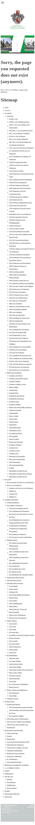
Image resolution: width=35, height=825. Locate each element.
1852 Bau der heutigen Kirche (18, 508)
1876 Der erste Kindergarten (18, 298)
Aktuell (7, 771)
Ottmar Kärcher (14, 638)
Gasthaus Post (13, 448)
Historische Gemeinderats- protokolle (17, 765)
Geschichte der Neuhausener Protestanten (18, 530)
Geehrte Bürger (12, 621)
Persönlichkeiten (12, 655)
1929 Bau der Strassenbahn (17, 349)
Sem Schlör (12, 681)
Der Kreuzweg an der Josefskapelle (20, 537)
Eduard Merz (13, 606)
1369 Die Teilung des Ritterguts (19, 185)
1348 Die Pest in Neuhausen (18, 182)
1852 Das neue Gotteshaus (17, 292)
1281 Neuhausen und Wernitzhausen (20, 179)
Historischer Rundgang (14, 373)
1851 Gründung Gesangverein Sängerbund (18, 553)
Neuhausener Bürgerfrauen (15, 577)
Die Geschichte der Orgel (17, 569)
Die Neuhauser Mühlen (16, 716)
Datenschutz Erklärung (12, 794)
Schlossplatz (13, 424)
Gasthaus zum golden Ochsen (18, 378)
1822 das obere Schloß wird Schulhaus (21, 286)
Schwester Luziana (15, 675)
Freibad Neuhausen (13, 502)
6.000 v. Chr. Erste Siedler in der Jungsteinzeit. (19, 126)
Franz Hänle (13, 600)
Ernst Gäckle (13, 641)
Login (31, 805)
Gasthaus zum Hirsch (16, 375)
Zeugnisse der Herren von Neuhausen (21, 488)
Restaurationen (12, 788)
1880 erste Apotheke (15, 303)
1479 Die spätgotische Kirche (18, 217)
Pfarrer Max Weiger (15, 672)
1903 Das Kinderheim (16, 321)
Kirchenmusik (13, 548)
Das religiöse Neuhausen (14, 505)
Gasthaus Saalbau (14, 381)
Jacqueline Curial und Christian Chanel (21, 635)
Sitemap (14, 805)
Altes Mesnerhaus (14, 462)
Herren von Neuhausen (14, 485)
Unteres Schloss (14, 439)
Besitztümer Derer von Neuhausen (20, 214)
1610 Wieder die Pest (15, 200)
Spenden (9, 779)
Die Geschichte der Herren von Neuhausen (20, 482)
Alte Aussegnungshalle (16, 465)
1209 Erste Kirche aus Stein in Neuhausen (18, 166)
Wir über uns (9, 776)
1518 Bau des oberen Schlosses (18, 197)
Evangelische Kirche (15, 433)
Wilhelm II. (12, 491)
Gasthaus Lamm (14, 450)
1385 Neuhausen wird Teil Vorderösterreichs (17, 192)
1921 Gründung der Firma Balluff (20, 347)
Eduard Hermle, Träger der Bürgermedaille (18, 611)
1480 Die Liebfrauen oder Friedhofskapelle (17, 221)
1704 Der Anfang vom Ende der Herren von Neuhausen (21, 250)
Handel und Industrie (13, 704)
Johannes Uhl (13, 592)
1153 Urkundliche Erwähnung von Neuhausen (20, 158)
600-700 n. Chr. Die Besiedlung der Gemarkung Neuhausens (20, 143)
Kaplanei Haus (13, 393)
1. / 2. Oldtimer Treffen (12, 768)
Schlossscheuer (13, 422)
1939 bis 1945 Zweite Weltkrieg (19, 361)
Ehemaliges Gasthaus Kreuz (18, 476)
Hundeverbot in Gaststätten (15, 753)
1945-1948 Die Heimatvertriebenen (20, 364)
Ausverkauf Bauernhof (14, 762)
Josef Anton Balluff (15, 667)
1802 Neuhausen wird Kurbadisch (20, 263)
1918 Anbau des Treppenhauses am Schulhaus (20, 342)
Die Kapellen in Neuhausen (17, 534)
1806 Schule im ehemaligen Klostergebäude (17, 276)
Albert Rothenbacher (15, 603)
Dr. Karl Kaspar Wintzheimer (18, 684)
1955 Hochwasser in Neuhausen (19, 367)
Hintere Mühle (13, 387)
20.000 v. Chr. (13, 119)
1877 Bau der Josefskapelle (17, 300)
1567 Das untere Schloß (16, 228)
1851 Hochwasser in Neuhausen (19, 289)
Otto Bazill (12, 629)
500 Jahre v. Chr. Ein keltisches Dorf (20, 130)
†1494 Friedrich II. (15, 225)
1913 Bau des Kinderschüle (17, 332)
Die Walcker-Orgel (15, 572)
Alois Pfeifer (13, 696)
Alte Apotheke (13, 436)
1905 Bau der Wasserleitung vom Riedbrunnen (19, 325)
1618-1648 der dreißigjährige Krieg (20, 202)
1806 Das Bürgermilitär (16, 272)
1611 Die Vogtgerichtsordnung (18, 240)
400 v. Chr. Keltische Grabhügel (19, 133)
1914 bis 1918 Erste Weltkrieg (18, 338)
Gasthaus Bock (14, 453)
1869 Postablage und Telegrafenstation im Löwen (21, 711)
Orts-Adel (8, 479)
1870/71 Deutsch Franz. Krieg (18, 295)
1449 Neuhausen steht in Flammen (20, 188)
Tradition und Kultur (11, 499)
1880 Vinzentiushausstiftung (18, 309)
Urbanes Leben (9, 701)
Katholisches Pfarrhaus (16, 399)
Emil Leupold (13, 649)
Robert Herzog (14, 687)
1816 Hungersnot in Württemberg (17, 719)
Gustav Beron (13, 589)
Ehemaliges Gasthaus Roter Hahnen (20, 474)
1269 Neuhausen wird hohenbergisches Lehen (21, 175)
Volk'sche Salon (14, 658)
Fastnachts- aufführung (14, 756)
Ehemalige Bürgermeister (15, 583)
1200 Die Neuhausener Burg (18, 162)
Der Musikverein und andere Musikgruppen (18, 544)
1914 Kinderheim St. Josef (17, 335)
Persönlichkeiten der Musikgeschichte (21, 574)
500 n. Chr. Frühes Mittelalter (18, 139)
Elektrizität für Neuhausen (15, 745)
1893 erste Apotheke (15, 312)
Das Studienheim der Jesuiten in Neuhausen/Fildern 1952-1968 (19, 521)
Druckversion (7, 805)
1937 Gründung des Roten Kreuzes (20, 355)
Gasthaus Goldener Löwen (17, 384)
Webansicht (30, 807)
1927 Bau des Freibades (16, 352)
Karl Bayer (12, 652)
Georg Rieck (13, 623)
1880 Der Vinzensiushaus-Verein (19, 306)
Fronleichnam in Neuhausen (18, 525)
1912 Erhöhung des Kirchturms (19, 329)
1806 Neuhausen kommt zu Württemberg (17, 267)
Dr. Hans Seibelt (14, 644)
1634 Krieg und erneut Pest (17, 205)
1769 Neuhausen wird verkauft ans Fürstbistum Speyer (20, 259)
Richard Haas (13, 598)
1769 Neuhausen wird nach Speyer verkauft (20, 210)
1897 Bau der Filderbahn (17, 315)
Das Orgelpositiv (14, 566)
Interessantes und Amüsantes (14, 730)
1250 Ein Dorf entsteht (16, 171)
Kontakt (7, 791)
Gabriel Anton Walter (16, 664)
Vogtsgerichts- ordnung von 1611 (17, 747)
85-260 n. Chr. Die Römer (17, 136)
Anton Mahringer (14, 678)
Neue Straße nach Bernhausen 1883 (18, 742)
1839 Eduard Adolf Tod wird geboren (21, 670)
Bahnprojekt (11, 739)
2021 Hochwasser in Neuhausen (19, 370)
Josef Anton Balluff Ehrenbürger (19, 595)
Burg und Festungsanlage (17, 459)
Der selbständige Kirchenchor (18, 563)
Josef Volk (12, 626)
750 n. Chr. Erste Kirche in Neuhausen (21, 148)
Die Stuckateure (14, 693)
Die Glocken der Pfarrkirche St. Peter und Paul (21, 515)
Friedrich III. (13, 494)
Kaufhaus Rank (14, 401)
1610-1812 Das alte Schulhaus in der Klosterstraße (20, 236)
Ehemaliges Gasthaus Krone (18, 471)
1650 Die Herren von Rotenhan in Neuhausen (20, 244)
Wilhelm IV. (13, 497)
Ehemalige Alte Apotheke (17, 456)
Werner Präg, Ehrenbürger (17, 618)
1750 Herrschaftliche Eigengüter (19, 254)
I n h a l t (7, 110)
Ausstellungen (11, 782)
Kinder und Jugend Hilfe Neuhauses (20, 407)
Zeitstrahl (10, 116)
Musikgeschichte (12, 540)
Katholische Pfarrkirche (16, 396)
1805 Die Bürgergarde (14, 580)
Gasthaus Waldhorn (15, 445)
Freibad (11, 468)
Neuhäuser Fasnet (12, 698)
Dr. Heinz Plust (14, 632)
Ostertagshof (13, 419)
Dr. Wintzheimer (12, 759)
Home (7, 107)
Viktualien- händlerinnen (14, 750)
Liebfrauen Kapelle (15, 410)
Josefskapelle (13, 390)
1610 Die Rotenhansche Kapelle (19, 231)
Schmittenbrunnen (15, 427)
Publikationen (9, 773)
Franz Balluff (13, 586)
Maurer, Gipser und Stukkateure (17, 690)
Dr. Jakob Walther (15, 661)
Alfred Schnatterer (15, 647)
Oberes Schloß (13, 416)
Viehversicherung (12, 733)
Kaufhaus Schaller (15, 404)
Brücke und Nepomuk (16, 442)
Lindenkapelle (13, 413)
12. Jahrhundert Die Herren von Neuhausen (19, 152)
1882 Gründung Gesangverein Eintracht (18, 559)
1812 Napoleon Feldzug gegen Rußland (21, 283)
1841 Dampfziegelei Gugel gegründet (21, 707)
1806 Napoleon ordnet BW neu (19, 280)
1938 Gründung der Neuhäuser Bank (20, 358)
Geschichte (8, 113)
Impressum (8, 797)
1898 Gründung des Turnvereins (19, 318)
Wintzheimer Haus (15, 430)
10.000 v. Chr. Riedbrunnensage (19, 122)
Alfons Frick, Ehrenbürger (17, 615)
